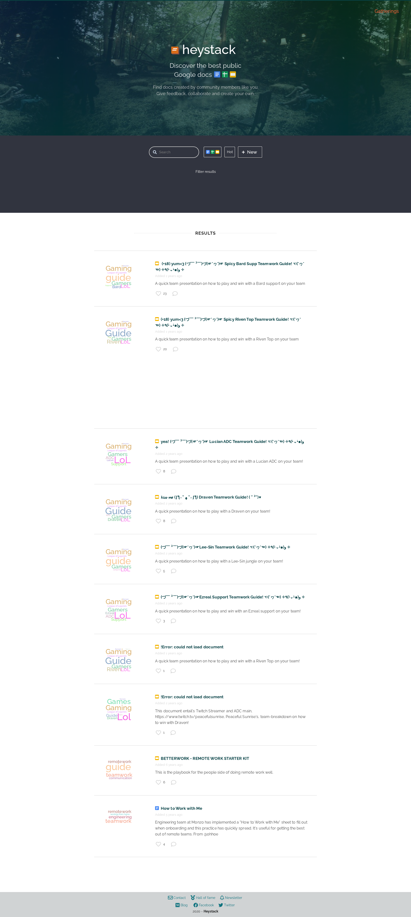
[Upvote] (158, 294)
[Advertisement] (205, 395)
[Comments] (175, 294)
